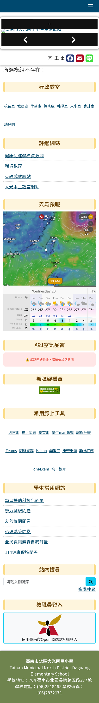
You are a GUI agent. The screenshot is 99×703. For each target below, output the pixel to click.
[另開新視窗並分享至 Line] (89, 58)
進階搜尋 (87, 589)
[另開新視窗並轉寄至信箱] (80, 58)
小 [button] (62, 57)
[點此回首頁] (49, 31)
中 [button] (57, 57)
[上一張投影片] (25, 39)
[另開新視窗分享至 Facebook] (70, 58)
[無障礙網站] (49, 389)
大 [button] (50, 57)
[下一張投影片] (74, 39)
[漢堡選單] (90, 6)
